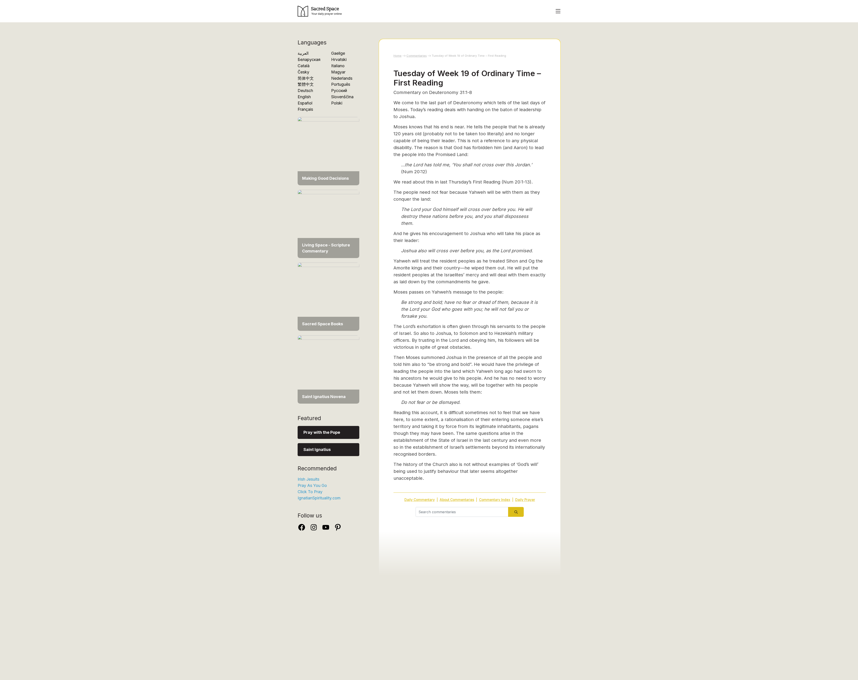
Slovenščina (342, 96)
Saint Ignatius (317, 449)
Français (305, 109)
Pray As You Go (312, 485)
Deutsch (305, 90)
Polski (336, 103)
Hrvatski (339, 59)
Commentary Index (494, 500)
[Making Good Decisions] (328, 150)
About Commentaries (457, 500)
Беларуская (309, 59)
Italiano (338, 65)
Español (305, 103)
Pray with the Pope (321, 432)
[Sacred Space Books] (328, 296)
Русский (339, 90)
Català (303, 65)
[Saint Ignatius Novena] (328, 369)
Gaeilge (338, 53)
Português (340, 84)
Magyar (338, 72)
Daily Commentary (419, 500)
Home (397, 55)
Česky (303, 72)
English (304, 96)
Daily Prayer (525, 500)
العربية (303, 53)
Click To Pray (310, 491)
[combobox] (462, 512)
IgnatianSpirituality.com (319, 498)
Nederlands (341, 78)
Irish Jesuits (308, 479)
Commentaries (416, 55)
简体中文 (306, 78)
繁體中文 (306, 84)
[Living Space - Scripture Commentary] (328, 223)
